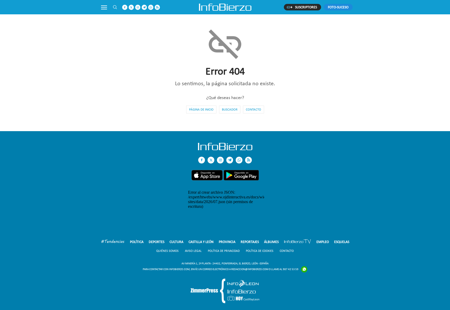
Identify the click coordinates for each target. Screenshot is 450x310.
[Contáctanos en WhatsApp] (150, 7)
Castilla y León (201, 242)
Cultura (176, 242)
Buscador (230, 109)
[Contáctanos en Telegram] (144, 7)
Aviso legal (193, 251)
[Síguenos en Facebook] (124, 7)
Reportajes (250, 242)
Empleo (322, 242)
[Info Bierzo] (225, 148)
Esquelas (341, 242)
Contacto (253, 109)
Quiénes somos (167, 251)
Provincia (227, 242)
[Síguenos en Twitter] (131, 7)
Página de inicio (201, 109)
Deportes (156, 242)
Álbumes (271, 242)
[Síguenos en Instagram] (137, 7)
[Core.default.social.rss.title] (157, 7)
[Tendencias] (112, 242)
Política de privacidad (224, 251)
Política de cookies (259, 251)
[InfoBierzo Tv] (297, 242)
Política (136, 242)
